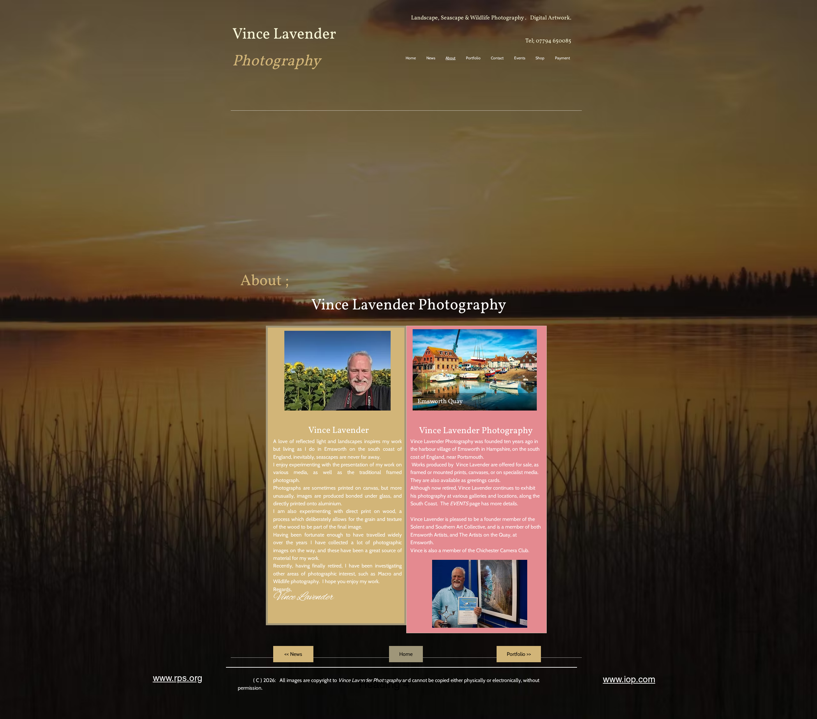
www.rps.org (177, 678)
